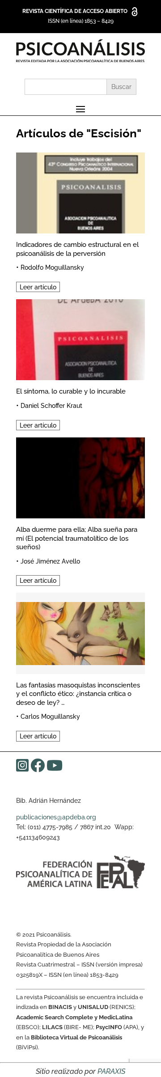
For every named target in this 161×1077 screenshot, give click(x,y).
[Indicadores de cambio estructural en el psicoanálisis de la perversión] (80, 192)
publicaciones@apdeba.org (56, 817)
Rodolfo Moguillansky (52, 267)
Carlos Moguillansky (50, 716)
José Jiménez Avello (50, 561)
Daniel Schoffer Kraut (51, 405)
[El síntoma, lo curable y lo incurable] (80, 338)
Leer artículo (38, 287)
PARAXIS (111, 1071)
